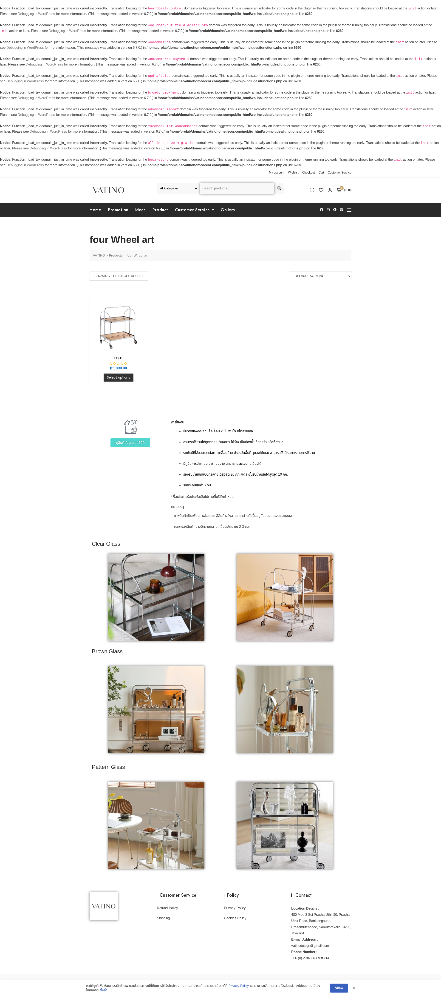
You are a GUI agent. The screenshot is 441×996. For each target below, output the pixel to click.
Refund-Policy (167, 908)
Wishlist (293, 172)
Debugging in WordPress (36, 14)
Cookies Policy (235, 918)
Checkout (308, 172)
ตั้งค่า (103, 990)
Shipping (163, 918)
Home (95, 210)
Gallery (228, 210)
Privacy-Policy (235, 908)
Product (160, 210)
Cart (321, 172)
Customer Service (339, 172)
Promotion (118, 210)
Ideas (140, 210)
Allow (339, 987)
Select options (118, 377)
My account (276, 172)
